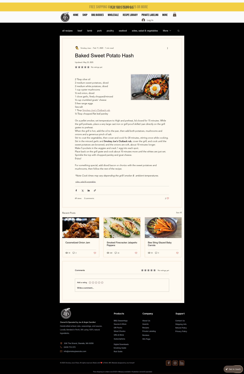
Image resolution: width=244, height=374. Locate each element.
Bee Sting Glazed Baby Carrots (160, 244)
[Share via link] (95, 190)
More (165, 30)
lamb (89, 30)
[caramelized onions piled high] (80, 227)
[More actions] (167, 48)
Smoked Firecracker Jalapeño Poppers (122, 244)
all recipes (67, 30)
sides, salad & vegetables (145, 30)
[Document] (168, 363)
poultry (110, 30)
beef (80, 30)
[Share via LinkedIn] (88, 190)
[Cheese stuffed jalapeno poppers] (122, 227)
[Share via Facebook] (76, 190)
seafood (123, 30)
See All (179, 212)
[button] (84, 15)
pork (99, 30)
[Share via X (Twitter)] (82, 190)
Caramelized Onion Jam (77, 242)
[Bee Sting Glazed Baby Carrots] (163, 227)
